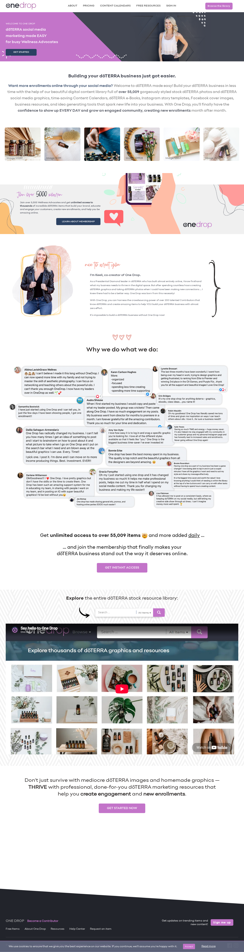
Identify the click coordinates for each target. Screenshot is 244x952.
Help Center (77, 929)
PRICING (88, 6)
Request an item (101, 929)
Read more (208, 946)
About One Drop (35, 929)
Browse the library (219, 6)
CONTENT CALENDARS (115, 6)
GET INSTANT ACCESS (122, 567)
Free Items (13, 929)
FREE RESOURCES (148, 6)
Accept (189, 946)
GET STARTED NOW (122, 808)
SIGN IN (171, 6)
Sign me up (222, 922)
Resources (57, 929)
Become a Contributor (42, 921)
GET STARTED (21, 52)
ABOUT (72, 6)
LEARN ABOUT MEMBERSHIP (83, 221)
